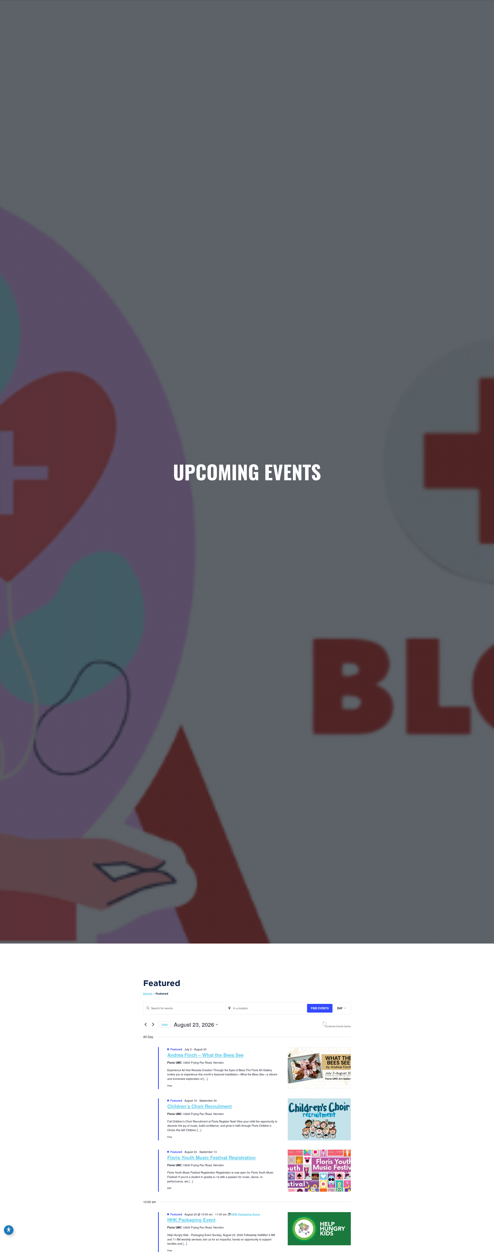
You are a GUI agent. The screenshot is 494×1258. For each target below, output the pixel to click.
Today (164, 1024)
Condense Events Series (338, 1026)
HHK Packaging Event (191, 1219)
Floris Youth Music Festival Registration (211, 1157)
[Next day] (153, 1024)
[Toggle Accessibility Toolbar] (8, 1230)
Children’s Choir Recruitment (199, 1106)
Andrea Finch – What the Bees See (205, 1055)
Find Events (320, 1008)
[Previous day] (145, 1024)
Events (147, 994)
